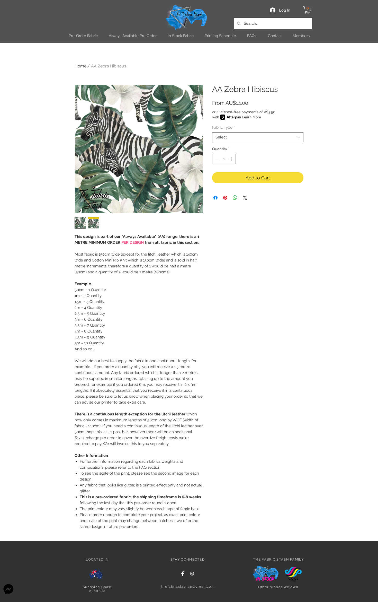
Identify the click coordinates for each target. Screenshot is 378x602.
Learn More (251, 117)
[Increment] (231, 159)
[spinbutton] (224, 159)
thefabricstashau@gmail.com (188, 586)
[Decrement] (216, 159)
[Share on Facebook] (215, 198)
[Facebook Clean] (182, 573)
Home (80, 66)
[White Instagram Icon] (192, 573)
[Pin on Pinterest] (225, 198)
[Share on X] (245, 198)
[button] (307, 10)
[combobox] (257, 137)
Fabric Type (223, 127)
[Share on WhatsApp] (235, 198)
